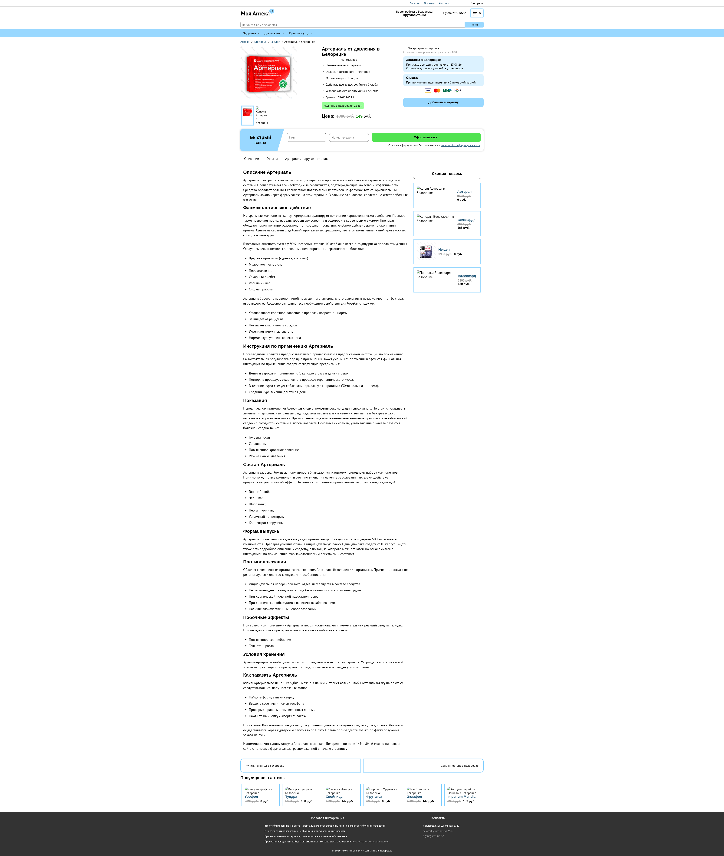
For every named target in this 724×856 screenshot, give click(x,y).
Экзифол (414, 797)
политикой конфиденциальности (460, 145)
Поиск (474, 24)
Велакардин (467, 220)
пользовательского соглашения (370, 841)
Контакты (444, 3)
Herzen (444, 249)
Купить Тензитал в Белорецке (264, 765)
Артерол (464, 192)
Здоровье (249, 33)
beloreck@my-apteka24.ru (438, 831)
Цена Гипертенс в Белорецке (459, 765)
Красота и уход (299, 33)
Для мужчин (273, 33)
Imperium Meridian (462, 797)
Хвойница (334, 797)
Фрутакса (374, 797)
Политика (429, 3)
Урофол (251, 797)
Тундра (291, 797)
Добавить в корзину (443, 102)
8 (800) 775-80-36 (454, 13)
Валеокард (467, 276)
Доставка (415, 3)
